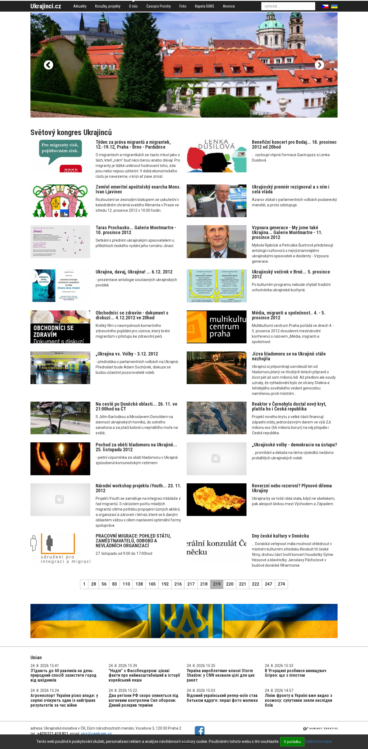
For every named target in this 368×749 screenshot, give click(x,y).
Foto (182, 6)
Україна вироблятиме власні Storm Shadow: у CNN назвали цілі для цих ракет (221, 675)
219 (216, 584)
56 (104, 584)
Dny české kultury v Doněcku (280, 536)
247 (268, 584)
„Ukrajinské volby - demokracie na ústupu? (294, 444)
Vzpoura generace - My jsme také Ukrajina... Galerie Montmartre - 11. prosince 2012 (287, 232)
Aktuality (79, 6)
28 (93, 584)
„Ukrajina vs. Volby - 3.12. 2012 (127, 354)
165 (152, 584)
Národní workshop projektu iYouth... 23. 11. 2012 (138, 488)
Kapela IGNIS (204, 6)
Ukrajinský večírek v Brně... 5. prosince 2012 (291, 274)
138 (139, 584)
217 (191, 584)
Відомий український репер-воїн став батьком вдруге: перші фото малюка (222, 698)
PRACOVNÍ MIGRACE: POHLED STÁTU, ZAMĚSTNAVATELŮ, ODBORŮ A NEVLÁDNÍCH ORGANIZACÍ (133, 540)
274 (281, 584)
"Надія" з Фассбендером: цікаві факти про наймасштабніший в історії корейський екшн (144, 675)
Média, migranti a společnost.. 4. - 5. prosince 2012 (288, 315)
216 (178, 584)
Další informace (318, 741)
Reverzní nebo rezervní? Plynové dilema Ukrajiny (292, 488)
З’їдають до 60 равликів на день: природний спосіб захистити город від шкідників (63, 675)
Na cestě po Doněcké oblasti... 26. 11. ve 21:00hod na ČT (136, 406)
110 (126, 584)
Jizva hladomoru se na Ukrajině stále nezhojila (289, 356)
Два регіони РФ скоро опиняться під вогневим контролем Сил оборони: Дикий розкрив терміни (143, 700)
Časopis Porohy (158, 6)
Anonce (229, 6)
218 (203, 584)
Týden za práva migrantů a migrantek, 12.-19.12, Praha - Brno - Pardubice (133, 144)
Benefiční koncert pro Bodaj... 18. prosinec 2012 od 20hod (294, 144)
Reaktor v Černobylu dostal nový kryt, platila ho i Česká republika (289, 406)
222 (255, 584)
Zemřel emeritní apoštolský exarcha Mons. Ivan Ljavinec (138, 189)
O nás (133, 6)
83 (114, 584)
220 (229, 584)
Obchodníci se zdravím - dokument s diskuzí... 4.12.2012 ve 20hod (132, 315)
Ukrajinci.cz (45, 6)
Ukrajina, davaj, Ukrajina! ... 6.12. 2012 (134, 272)
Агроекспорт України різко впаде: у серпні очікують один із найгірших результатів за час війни (64, 700)
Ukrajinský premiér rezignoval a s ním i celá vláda (290, 189)
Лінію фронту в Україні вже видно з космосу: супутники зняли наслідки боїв (298, 700)
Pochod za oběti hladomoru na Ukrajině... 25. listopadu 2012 (136, 447)
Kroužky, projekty (107, 6)
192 (165, 584)
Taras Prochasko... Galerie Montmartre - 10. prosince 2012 (136, 230)
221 (242, 584)
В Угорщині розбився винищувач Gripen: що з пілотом (295, 673)
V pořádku (292, 742)
